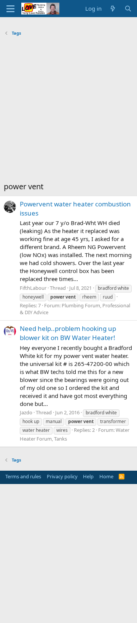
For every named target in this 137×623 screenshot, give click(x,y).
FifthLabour (33, 287)
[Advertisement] (68, 110)
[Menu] (10, 8)
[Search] (128, 9)
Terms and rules (23, 476)
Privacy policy (62, 476)
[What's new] (112, 9)
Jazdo (26, 412)
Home (106, 476)
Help (88, 476)
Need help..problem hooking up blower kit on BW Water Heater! (68, 333)
